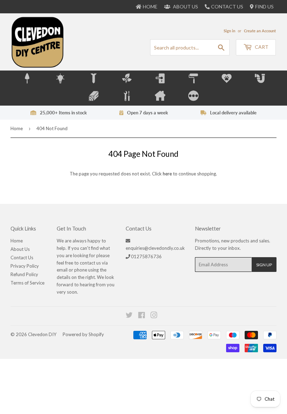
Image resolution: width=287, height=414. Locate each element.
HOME (150, 6)
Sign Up (264, 264)
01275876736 (146, 256)
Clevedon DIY (42, 334)
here (167, 173)
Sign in (229, 30)
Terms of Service (27, 283)
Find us (264, 6)
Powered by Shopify (83, 334)
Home (16, 128)
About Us (20, 249)
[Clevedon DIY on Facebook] (142, 316)
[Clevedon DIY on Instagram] (154, 316)
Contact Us (227, 6)
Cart (261, 47)
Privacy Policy (24, 266)
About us (185, 6)
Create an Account (260, 30)
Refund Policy (24, 274)
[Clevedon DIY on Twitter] (129, 316)
